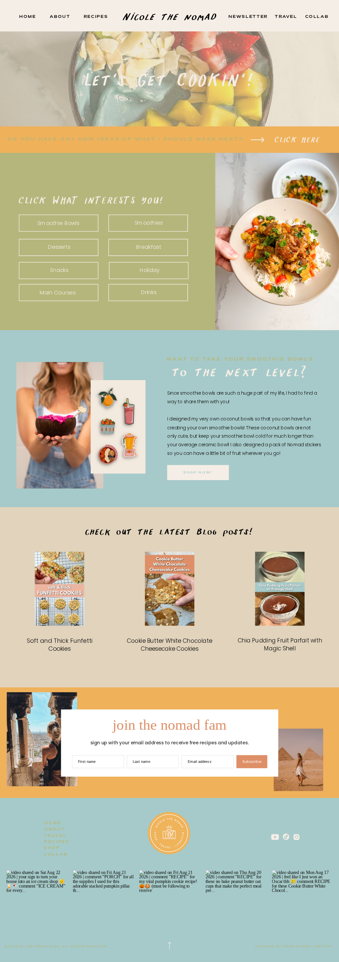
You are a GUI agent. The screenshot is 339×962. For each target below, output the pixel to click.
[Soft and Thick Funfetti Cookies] (59, 588)
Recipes (279, 633)
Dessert (59, 633)
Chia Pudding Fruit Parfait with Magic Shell (280, 644)
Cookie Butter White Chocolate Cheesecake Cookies (170, 645)
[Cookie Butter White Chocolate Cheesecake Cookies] (170, 588)
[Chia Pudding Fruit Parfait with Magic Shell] (279, 588)
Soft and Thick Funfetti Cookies (60, 644)
